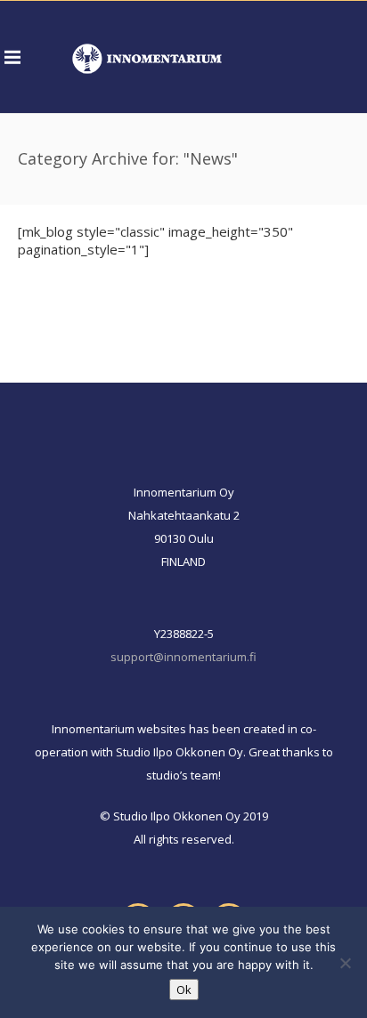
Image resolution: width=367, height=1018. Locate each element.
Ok (184, 990)
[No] (345, 963)
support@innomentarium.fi (183, 657)
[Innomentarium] (147, 57)
